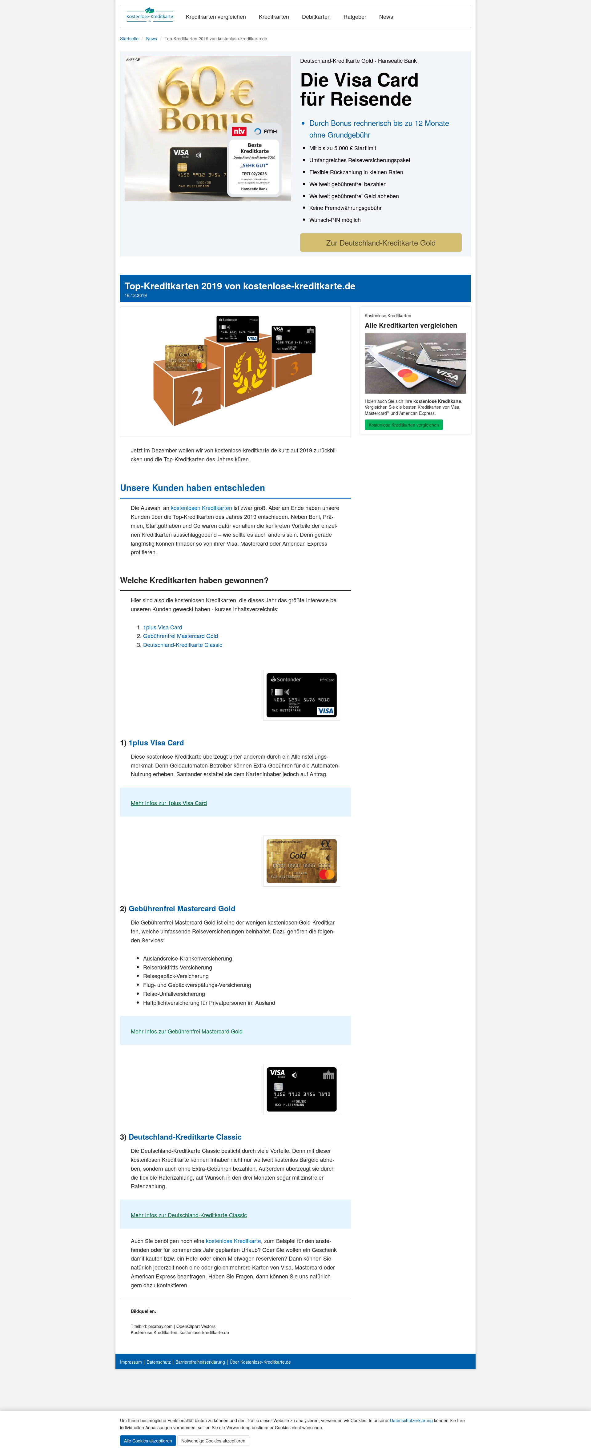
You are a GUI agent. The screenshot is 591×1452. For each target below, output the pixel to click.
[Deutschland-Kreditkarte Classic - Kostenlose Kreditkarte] (208, 128)
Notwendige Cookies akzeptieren (213, 1441)
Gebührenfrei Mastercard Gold (180, 636)
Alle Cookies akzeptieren (148, 1441)
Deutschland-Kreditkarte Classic (182, 644)
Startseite (129, 38)
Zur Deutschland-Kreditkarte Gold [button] (381, 242)
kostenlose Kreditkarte (233, 1241)
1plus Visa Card (162, 627)
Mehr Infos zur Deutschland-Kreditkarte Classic (189, 1215)
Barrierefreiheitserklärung (200, 1362)
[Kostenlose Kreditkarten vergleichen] (415, 363)
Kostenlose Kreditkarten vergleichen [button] (404, 425)
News (386, 16)
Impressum (131, 1362)
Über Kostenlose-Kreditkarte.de (260, 1362)
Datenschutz (159, 1362)
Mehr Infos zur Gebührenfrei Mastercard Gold (187, 1031)
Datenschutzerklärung (411, 1420)
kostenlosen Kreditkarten (201, 507)
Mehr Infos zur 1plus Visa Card (169, 803)
